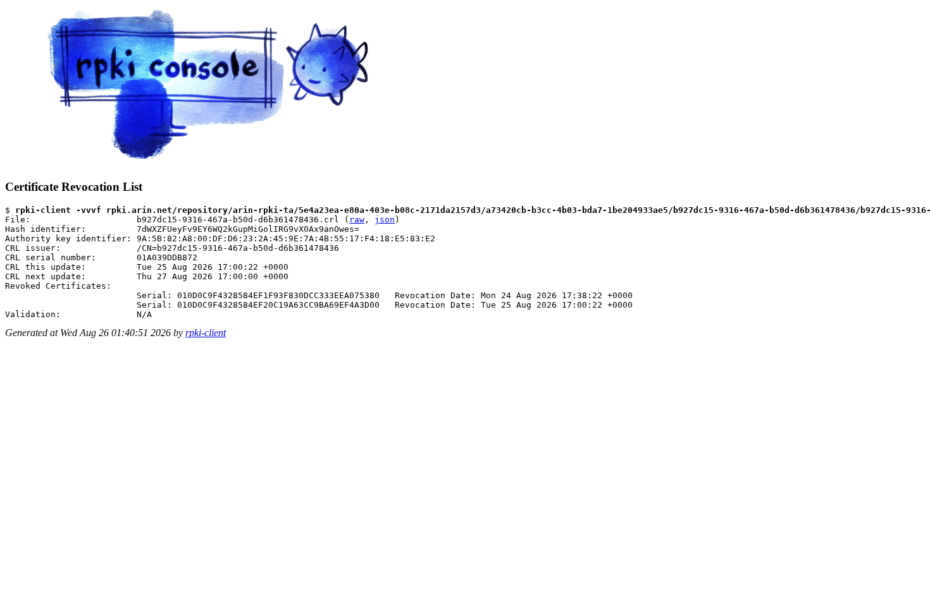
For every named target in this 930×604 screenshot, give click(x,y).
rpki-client (205, 332)
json (385, 219)
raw (356, 219)
